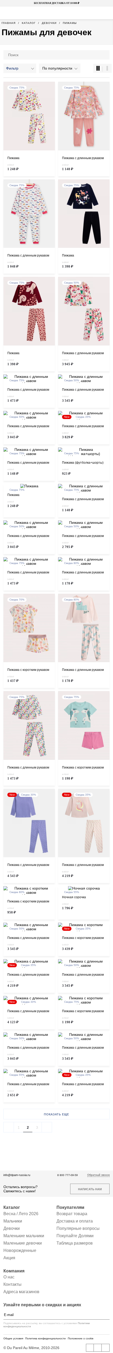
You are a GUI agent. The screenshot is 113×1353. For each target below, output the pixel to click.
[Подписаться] (107, 1314)
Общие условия (13, 1338)
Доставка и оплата (74, 1221)
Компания (13, 1271)
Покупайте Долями (75, 1236)
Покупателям (70, 1207)
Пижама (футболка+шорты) (83, 462)
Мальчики (12, 1221)
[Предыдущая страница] (8, 1127)
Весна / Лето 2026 (20, 1213)
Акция (9, 1258)
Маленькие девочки (22, 1243)
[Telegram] (106, 1348)
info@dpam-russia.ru (16, 1175)
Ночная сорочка (74, 897)
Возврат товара (71, 1213)
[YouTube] (98, 1348)
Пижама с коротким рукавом (28, 670)
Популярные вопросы (78, 1228)
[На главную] (56, 13)
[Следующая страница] (47, 1127)
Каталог (11, 1207)
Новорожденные (19, 1250)
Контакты (12, 1284)
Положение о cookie (81, 1338)
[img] (29, 116)
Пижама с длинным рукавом (83, 158)
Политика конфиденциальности (45, 1338)
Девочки (11, 1228)
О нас (8, 1277)
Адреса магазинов (21, 1291)
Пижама (13, 158)
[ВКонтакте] (90, 1348)
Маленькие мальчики (23, 1236)
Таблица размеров (74, 1243)
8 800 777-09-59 (67, 1175)
